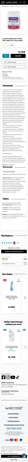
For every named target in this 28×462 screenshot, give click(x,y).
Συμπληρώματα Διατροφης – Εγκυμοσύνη (11, 77)
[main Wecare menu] (3, 2)
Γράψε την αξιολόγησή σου (14, 251)
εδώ (11, 451)
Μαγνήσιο (16, 78)
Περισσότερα (14, 459)
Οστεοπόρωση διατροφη (8, 78)
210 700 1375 (14, 428)
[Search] (20, 2)
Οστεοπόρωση (5, 76)
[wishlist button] (5, 56)
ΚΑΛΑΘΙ (18, 56)
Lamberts (4, 73)
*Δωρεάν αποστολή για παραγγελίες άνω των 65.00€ (14, 386)
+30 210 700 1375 (7, 394)
